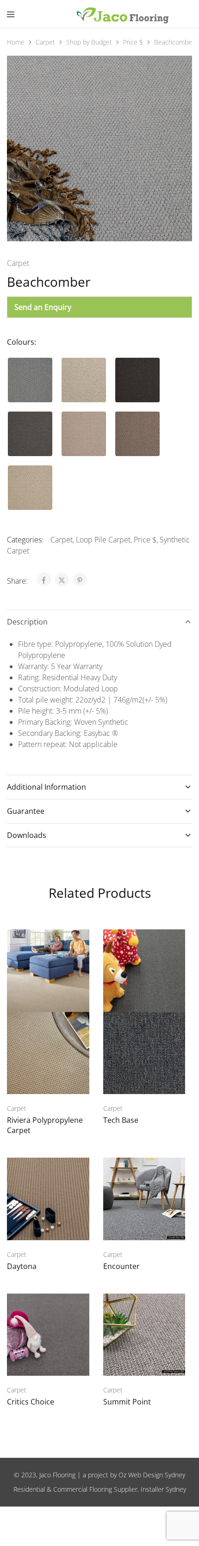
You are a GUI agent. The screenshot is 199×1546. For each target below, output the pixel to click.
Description (27, 622)
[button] (30, 380)
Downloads (26, 835)
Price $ (133, 42)
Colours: (21, 342)
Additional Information (46, 787)
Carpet (45, 42)
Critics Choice (30, 1402)
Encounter (121, 1266)
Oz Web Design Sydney (151, 1474)
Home (16, 42)
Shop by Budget (89, 42)
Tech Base (120, 1120)
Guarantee (25, 811)
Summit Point (127, 1402)
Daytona (22, 1266)
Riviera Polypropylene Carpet (45, 1125)
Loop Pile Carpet (103, 540)
